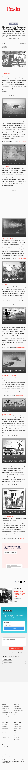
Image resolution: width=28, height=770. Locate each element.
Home (3, 753)
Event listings (17, 708)
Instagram (17, 735)
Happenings (17, 700)
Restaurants (5, 735)
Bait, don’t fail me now (7, 167)
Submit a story (17, 728)
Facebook (17, 731)
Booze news (5, 728)
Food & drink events (7, 731)
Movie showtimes (18, 710)
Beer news (4, 726)
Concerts (16, 704)
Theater (16, 712)
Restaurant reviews (6, 737)
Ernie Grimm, (5, 45)
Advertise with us (6, 755)
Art (15, 702)
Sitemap (14, 755)
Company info (5, 744)
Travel (15, 714)
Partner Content (6, 714)
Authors (4, 704)
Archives (4, 702)
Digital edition (12, 756)
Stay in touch (17, 722)
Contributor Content (7, 712)
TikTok (17, 737)
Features (4, 700)
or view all (6, 555)
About (7, 753)
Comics (4, 710)
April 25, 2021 (23, 45)
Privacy (18, 755)
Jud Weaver (4, 47)
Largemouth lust (6, 73)
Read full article (21, 95)
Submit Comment (15, 648)
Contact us (20, 753)
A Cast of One (5, 326)
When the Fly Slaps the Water (9, 375)
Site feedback (17, 726)
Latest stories (5, 706)
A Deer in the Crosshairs (8, 516)
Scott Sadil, (4, 46)
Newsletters (17, 724)
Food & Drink (5, 722)
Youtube (17, 739)
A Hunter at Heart (6, 414)
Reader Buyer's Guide (7, 717)
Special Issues (5, 708)
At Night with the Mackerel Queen (10, 239)
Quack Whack (5, 120)
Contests (16, 706)
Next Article (17, 588)
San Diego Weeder (6, 747)
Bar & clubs (5, 724)
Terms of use (5, 756)
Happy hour (5, 733)
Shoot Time (5, 284)
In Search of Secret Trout (8, 465)
